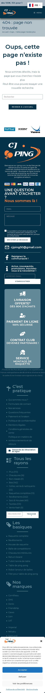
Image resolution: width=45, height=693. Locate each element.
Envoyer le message (17, 240)
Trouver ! (31, 514)
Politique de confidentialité (15, 689)
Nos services (14, 408)
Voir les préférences (22, 683)
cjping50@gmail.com (26, 247)
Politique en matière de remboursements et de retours (20, 440)
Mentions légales (32, 689)
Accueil (5, 32)
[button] (41, 641)
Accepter (22, 670)
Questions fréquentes (19, 412)
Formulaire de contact (19, 404)
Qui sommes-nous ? (18, 400)
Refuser (22, 677)
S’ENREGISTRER (22, 281)
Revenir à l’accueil (22, 107)
